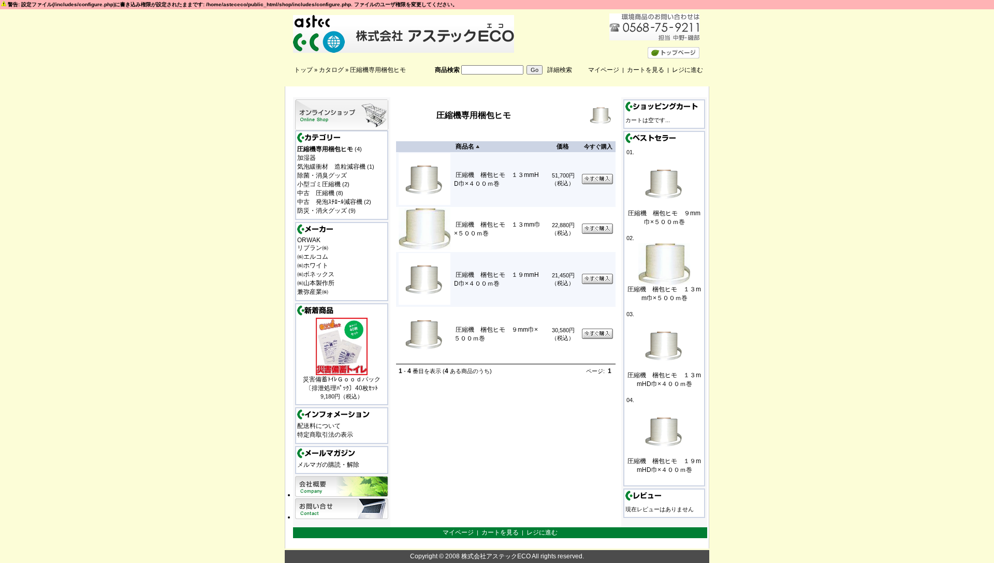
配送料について (319, 425)
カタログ (331, 69)
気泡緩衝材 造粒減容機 (331, 166)
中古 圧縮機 (315, 193)
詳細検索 (559, 69)
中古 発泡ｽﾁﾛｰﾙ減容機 (329, 201)
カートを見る (645, 69)
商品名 (465, 146)
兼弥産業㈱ (312, 291)
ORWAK (308, 240)
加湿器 (306, 157)
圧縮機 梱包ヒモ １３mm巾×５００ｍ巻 (664, 294)
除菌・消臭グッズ (322, 175)
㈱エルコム (312, 256)
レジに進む (687, 69)
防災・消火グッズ (322, 210)
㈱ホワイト (312, 265)
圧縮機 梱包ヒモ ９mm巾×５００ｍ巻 (664, 218)
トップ (303, 69)
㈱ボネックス (315, 274)
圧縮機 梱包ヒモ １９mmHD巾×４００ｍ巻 (664, 465)
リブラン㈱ (312, 247)
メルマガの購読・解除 (328, 464)
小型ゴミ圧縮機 (319, 184)
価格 (563, 146)
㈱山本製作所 (315, 283)
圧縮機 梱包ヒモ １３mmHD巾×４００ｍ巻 (664, 380)
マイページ (603, 69)
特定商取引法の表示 (325, 434)
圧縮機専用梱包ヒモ (378, 69)
